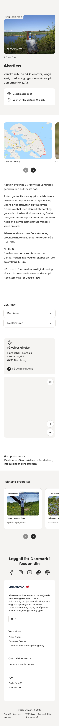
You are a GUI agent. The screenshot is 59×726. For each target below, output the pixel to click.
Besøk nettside (21, 93)
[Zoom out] (50, 432)
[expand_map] (50, 382)
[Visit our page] (20, 572)
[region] (29, 407)
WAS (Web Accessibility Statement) (38, 716)
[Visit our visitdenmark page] (29, 572)
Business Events (17, 641)
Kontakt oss (14, 687)
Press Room (14, 637)
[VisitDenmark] (18, 586)
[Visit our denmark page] (11, 572)
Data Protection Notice (12, 716)
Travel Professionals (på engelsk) (26, 645)
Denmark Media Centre (21, 664)
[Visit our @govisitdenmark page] (38, 572)
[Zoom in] (50, 424)
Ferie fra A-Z (15, 683)
